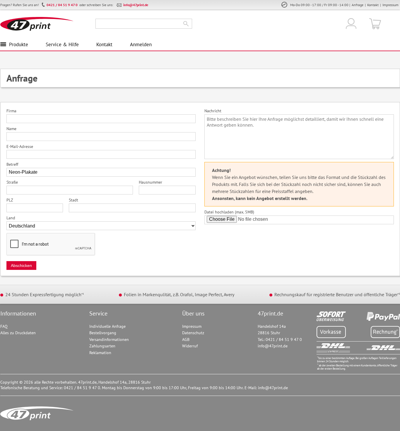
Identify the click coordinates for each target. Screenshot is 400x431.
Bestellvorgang (102, 332)
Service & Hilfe (62, 44)
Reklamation (100, 352)
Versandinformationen (109, 339)
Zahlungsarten (102, 346)
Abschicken (21, 265)
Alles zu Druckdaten (18, 332)
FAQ (4, 326)
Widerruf (190, 346)
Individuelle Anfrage (107, 326)
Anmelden (141, 44)
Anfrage (357, 5)
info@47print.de (135, 5)
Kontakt (373, 5)
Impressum (390, 5)
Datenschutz (193, 332)
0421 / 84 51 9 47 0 (62, 5)
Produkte (18, 44)
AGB (185, 339)
